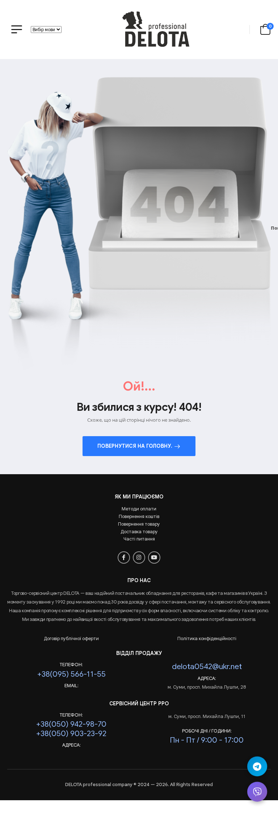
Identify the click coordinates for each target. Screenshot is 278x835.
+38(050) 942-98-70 (71, 724)
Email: (71, 686)
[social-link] (124, 557)
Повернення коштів (139, 516)
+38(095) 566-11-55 (71, 674)
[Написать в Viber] (257, 791)
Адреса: (207, 678)
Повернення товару (139, 524)
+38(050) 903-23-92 (71, 733)
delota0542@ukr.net (207, 666)
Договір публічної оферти (71, 638)
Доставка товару (139, 532)
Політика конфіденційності (206, 638)
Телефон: (71, 665)
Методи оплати (139, 509)
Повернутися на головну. (134, 446)
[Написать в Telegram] (257, 766)
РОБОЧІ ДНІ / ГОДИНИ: (207, 731)
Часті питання (139, 539)
